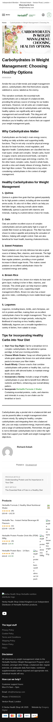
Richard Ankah (24, 447)
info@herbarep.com (26, 8)
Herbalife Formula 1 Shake (28, 389)
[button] (48, 15)
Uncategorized (31, 465)
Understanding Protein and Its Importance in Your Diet (24, 481)
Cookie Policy (8, 633)
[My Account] (43, 15)
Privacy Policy (8, 630)
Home (4, 23)
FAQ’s (4, 648)
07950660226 (15, 697)
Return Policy (7, 644)
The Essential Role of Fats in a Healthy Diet (24, 490)
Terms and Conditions (11, 637)
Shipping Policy (8, 641)
